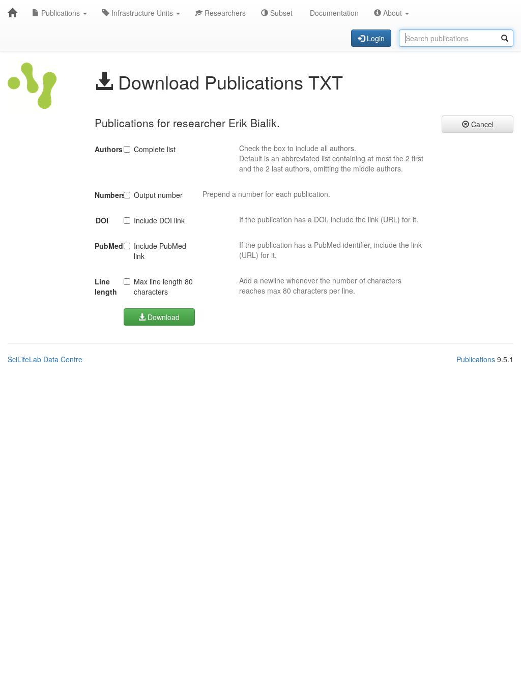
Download (163, 317)
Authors (105, 149)
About (392, 13)
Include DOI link (159, 220)
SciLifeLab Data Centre (45, 359)
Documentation (333, 13)
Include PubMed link (160, 251)
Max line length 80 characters (163, 286)
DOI (102, 220)
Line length (105, 286)
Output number (158, 195)
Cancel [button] (481, 124)
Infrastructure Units (142, 13)
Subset (280, 13)
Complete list (155, 149)
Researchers (224, 13)
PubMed (105, 246)
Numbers (105, 195)
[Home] (12, 12)
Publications (60, 13)
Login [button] (375, 38)
